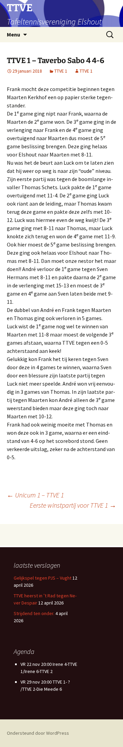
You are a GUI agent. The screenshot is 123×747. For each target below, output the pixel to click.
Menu (13, 34)
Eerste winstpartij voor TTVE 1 (73, 505)
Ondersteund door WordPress (38, 733)
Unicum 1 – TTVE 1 (35, 495)
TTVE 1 (60, 71)
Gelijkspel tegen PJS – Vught (42, 578)
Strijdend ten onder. (34, 613)
